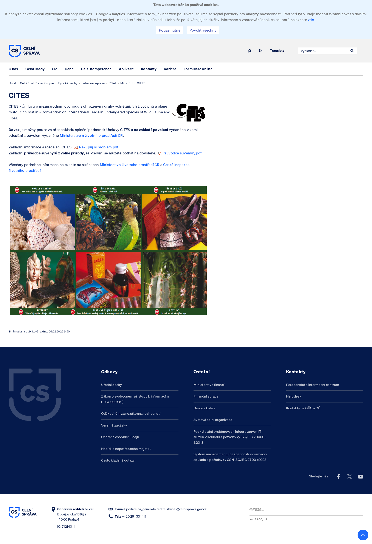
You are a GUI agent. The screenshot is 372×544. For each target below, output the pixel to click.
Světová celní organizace (213, 419)
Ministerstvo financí (209, 384)
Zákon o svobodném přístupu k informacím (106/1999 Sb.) (135, 399)
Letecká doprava (93, 83)
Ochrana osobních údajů (120, 436)
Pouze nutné (169, 30)
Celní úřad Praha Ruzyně (37, 83)
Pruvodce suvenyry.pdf (182, 153)
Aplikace (126, 68)
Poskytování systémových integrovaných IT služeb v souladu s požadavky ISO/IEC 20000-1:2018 (230, 437)
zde (311, 19)
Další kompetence (96, 68)
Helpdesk (294, 396)
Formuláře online (198, 68)
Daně (69, 68)
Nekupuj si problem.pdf (98, 147)
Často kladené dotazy (118, 460)
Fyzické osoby (67, 83)
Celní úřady (35, 68)
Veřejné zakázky (114, 425)
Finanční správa (206, 396)
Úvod (12, 83)
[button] (352, 50)
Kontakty (149, 68)
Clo (54, 68)
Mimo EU (126, 83)
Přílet (112, 83)
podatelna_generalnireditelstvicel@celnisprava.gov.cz (166, 509)
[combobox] (323, 51)
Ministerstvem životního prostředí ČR (91, 135)
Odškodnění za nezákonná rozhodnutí (131, 413)
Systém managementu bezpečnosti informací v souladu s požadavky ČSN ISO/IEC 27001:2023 (230, 457)
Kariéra (170, 68)
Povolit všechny (203, 30)
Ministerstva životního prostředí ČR (130, 164)
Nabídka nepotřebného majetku (126, 448)
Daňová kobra (204, 408)
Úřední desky (111, 384)
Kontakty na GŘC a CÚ (303, 408)
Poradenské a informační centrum (312, 384)
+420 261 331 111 (134, 516)
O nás (13, 68)
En (261, 50)
